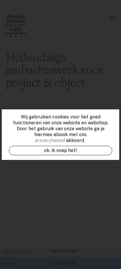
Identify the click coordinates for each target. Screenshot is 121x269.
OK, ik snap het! (60, 150)
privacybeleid (50, 140)
